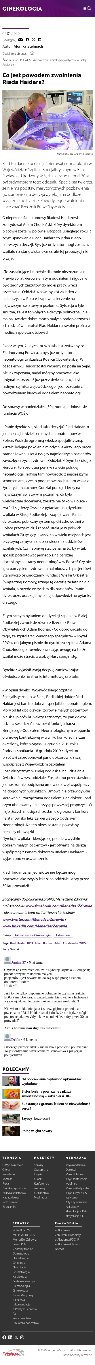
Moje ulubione (75, 1174)
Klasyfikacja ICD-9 (76, 1211)
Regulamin (9, 1207)
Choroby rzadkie (23, 1249)
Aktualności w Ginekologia (33, 935)
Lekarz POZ (20, 1244)
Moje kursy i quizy (76, 1193)
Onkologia (19, 1263)
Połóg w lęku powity (37, 1131)
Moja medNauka (76, 1165)
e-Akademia (41, 1193)
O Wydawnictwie (12, 1165)
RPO (30, 943)
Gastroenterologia (24, 1281)
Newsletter (9, 1174)
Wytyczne (72, 1197)
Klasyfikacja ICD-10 (77, 1216)
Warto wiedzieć (22, 1318)
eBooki (38, 1179)
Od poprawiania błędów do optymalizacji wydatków (52, 1081)
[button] (87, 8)
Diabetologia (20, 1258)
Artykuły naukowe (76, 1202)
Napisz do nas (10, 1197)
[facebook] (27, 40)
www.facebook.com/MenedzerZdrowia (59, 905)
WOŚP (83, 943)
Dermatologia (21, 1253)
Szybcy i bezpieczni (36, 1118)
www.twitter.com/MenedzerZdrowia (33, 919)
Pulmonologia (21, 1286)
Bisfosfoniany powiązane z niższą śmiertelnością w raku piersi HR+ (46, 1093)
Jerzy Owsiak (10, 949)
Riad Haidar (18, 943)
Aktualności (64, 935)
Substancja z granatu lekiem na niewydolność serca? (56, 1105)
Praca (5, 1183)
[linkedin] (39, 40)
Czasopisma (41, 1170)
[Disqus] (47, 1010)
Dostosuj (71, 1170)
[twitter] (33, 40)
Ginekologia (20, 1290)
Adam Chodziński (66, 943)
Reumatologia (21, 1272)
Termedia (86, 1355)
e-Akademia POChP (67, 1239)
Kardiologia (20, 1277)
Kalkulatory (72, 1207)
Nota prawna (10, 1202)
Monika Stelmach (28, 46)
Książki (38, 1174)
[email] (20, 40)
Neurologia (19, 1267)
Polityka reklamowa (14, 1193)
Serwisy (38, 1165)
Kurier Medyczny (23, 1295)
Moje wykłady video (78, 1188)
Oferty (6, 1170)
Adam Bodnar (43, 943)
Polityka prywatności (14, 1188)
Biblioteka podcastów (26, 1323)
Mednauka (40, 1197)
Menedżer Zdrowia (24, 1239)
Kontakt (7, 1179)
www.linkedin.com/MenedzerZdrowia (34, 926)
